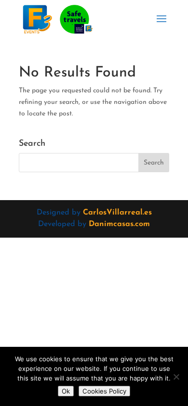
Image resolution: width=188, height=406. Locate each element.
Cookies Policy (104, 391)
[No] (176, 376)
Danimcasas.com (119, 224)
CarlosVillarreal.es (117, 212)
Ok (66, 391)
